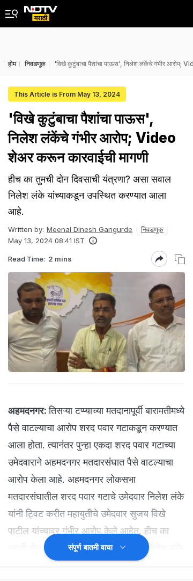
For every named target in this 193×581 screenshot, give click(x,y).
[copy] (180, 259)
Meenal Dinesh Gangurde (89, 229)
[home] (40, 10)
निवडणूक (152, 229)
